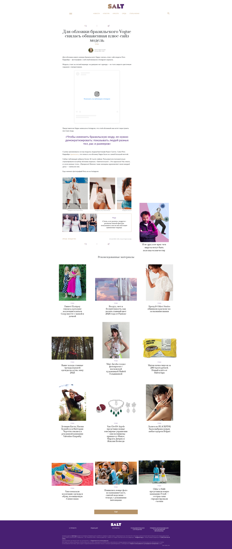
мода (65, 239)
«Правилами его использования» (99, 540)
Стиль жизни (134, 13)
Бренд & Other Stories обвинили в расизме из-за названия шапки (159, 309)
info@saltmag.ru (139, 537)
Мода (97, 44)
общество (72, 239)
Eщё (116, 512)
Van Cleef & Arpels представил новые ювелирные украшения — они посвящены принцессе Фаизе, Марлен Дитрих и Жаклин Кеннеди (115, 434)
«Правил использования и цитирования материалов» (144, 543)
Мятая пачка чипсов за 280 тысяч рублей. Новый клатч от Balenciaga (159, 369)
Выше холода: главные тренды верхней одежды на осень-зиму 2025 (72, 369)
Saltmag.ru (75, 536)
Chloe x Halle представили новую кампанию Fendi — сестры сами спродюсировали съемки (159, 495)
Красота (116, 13)
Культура (106, 13)
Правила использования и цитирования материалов (159, 529)
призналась (74, 154)
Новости (96, 13)
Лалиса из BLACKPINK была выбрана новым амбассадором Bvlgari (159, 429)
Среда (124, 13)
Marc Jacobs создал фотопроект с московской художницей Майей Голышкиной (116, 369)
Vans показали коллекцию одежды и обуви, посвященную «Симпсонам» (72, 495)
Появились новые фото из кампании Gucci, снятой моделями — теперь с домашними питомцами (115, 495)
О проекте (72, 528)
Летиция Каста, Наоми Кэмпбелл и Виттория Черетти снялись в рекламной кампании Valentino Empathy (72, 431)
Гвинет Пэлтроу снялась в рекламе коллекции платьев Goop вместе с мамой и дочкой (72, 311)
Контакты (115, 528)
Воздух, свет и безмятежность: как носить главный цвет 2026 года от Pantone (115, 310)
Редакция (94, 528)
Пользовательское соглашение (138, 528)
